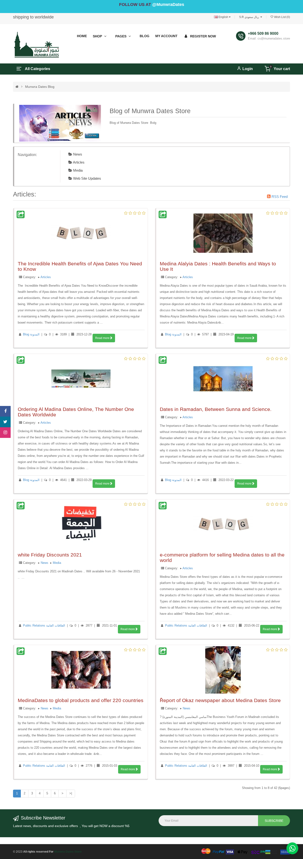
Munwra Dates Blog (39, 86)
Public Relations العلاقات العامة (44, 625)
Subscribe (274, 821)
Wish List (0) (281, 17)
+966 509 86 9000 (263, 33)
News (77, 154)
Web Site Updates (86, 178)
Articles (78, 162)
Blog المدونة (31, 334)
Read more (102, 338)
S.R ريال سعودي (249, 17)
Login (247, 69)
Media (77, 170)
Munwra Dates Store (68, 851)
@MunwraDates (168, 4)
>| (70, 793)
